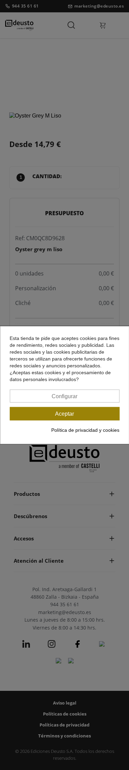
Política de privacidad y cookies (85, 430)
